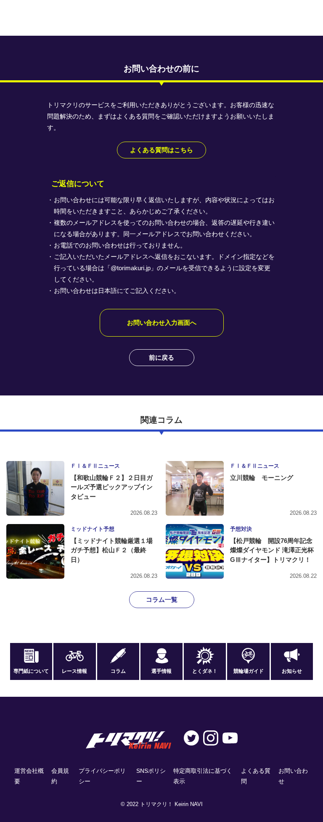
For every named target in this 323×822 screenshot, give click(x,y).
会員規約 (60, 776)
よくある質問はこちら (161, 149)
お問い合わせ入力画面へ (161, 322)
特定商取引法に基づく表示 (202, 776)
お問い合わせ (293, 776)
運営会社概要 (29, 776)
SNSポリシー (151, 776)
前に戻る (161, 357)
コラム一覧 (161, 599)
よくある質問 (255, 776)
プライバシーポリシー (102, 776)
